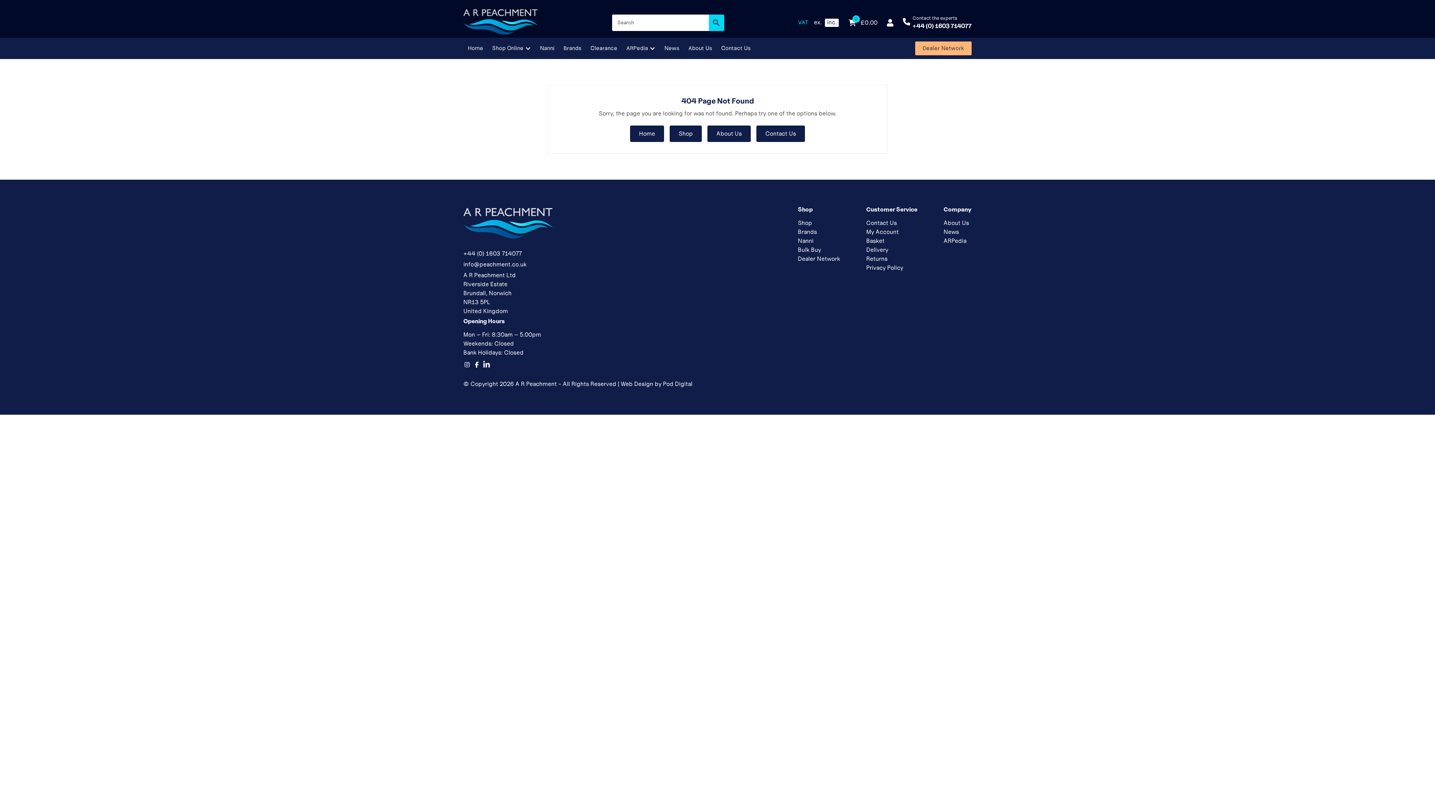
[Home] (500, 22)
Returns (877, 258)
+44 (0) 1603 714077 (492, 253)
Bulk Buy (809, 249)
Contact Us (780, 133)
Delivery (877, 249)
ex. (818, 22)
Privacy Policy (884, 267)
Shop (686, 133)
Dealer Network (819, 258)
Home (647, 133)
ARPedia (955, 240)
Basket (875, 240)
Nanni (806, 240)
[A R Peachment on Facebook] (477, 364)
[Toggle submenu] (528, 49)
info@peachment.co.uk (495, 264)
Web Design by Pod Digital (656, 383)
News (951, 231)
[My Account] (890, 23)
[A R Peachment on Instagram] (467, 364)
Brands (807, 231)
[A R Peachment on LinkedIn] (486, 364)
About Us (729, 133)
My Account (882, 231)
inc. (832, 22)
